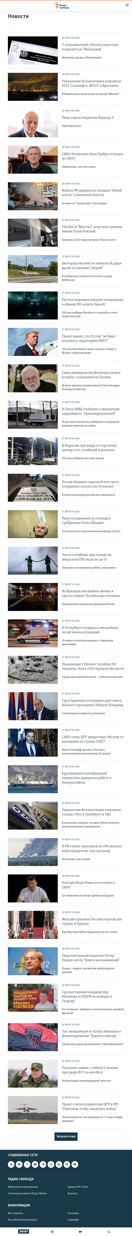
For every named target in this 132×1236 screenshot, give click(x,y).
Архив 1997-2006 (78, 1187)
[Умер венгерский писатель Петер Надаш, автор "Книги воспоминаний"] (33, 961)
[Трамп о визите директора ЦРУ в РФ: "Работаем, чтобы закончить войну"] (33, 1110)
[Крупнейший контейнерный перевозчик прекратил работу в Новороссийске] (33, 779)
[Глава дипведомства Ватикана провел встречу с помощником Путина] (33, 378)
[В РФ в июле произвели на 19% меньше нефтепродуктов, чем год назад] (33, 852)
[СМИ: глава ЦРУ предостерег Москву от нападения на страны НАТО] (33, 743)
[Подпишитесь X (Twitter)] (27, 1164)
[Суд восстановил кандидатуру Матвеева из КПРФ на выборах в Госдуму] (33, 998)
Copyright (73, 1220)
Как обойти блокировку (22, 1220)
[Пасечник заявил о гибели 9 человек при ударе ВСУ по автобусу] (33, 1074)
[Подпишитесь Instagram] (51, 1164)
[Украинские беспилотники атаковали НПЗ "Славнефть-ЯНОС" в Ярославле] (33, 87)
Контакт (73, 1193)
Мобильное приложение (23, 1187)
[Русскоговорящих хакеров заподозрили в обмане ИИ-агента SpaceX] (33, 305)
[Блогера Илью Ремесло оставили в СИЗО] (33, 888)
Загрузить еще (66, 1136)
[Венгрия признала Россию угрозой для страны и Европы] (33, 925)
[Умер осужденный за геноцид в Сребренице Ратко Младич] (33, 524)
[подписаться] (75, 1164)
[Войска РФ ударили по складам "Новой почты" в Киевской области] (33, 196)
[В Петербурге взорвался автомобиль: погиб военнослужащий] (33, 633)
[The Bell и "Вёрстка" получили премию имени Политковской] (33, 233)
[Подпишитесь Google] (11, 1164)
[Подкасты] (67, 1164)
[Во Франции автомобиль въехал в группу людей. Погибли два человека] (33, 597)
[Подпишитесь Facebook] (19, 1164)
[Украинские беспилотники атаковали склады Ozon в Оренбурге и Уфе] (33, 816)
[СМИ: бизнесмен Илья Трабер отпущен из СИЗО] (33, 160)
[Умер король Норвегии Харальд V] (33, 123)
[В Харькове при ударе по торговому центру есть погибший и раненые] (33, 451)
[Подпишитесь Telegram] (43, 1164)
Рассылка (73, 1213)
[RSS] (59, 1164)
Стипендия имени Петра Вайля (27, 1193)
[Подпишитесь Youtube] (35, 1164)
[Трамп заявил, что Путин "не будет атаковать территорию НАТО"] (33, 342)
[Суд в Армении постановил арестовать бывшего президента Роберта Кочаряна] (33, 706)
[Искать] (109, 1231)
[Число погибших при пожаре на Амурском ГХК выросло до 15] (33, 561)
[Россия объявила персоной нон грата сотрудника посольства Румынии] (33, 488)
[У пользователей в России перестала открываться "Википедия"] (33, 50)
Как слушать (15, 1213)
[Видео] (80, 1231)
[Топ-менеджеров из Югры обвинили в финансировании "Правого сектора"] (33, 1037)
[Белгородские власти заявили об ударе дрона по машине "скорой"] (33, 269)
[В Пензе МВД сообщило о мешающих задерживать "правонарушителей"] (33, 415)
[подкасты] (52, 1231)
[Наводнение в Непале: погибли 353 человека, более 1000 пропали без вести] (33, 670)
